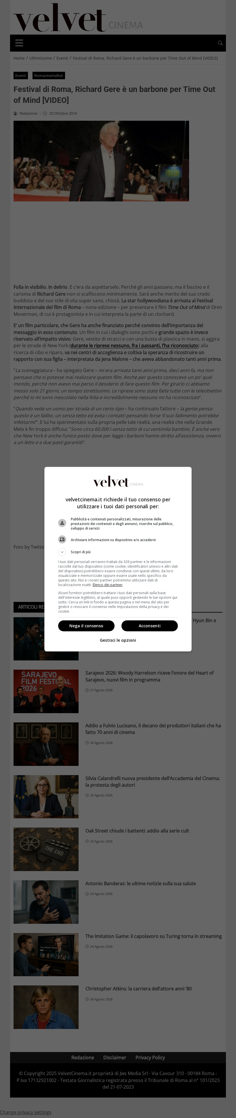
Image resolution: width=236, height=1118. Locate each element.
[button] (118, 552)
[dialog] (118, 559)
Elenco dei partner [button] (108, 584)
